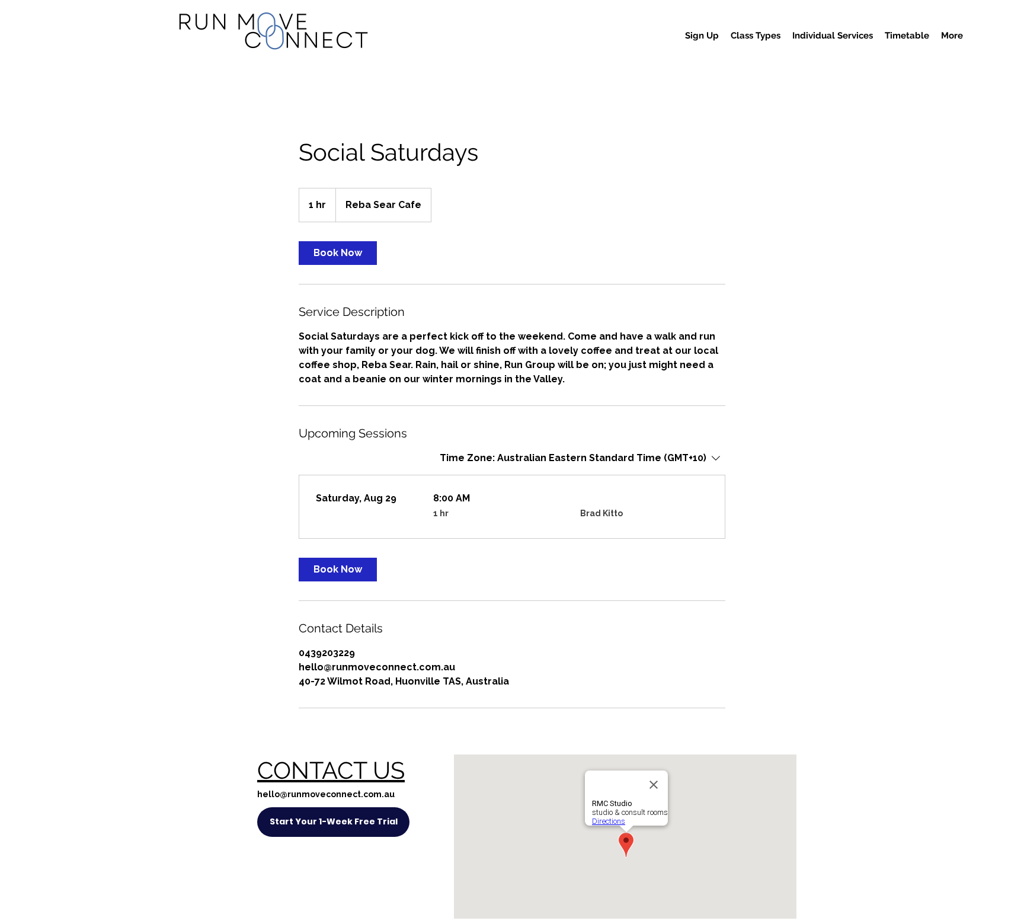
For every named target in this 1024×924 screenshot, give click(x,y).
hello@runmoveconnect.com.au (326, 794)
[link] (338, 253)
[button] (702, 35)
